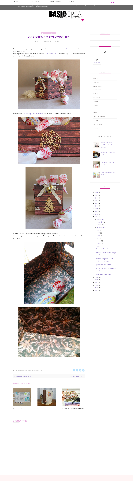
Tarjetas (95, 113)
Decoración (35, 370)
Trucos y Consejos (99, 116)
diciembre (100, 219)
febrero (99, 243)
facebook (96, 55)
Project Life (96, 101)
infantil (95, 128)
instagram (97, 62)
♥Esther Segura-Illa (49, 33)
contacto (71, 1)
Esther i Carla (43, 41)
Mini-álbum (96, 97)
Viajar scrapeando (17, 408)
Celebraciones (97, 86)
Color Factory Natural (52, 54)
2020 (96, 209)
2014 (96, 282)
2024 (96, 198)
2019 (96, 211)
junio (98, 233)
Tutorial (96, 120)
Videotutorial (97, 124)
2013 (96, 285)
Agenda (95, 78)
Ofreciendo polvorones (103, 274)
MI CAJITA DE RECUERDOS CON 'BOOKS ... (73, 410)
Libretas (95, 94)
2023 (96, 201)
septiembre (100, 227)
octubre (99, 225)
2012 (96, 288)
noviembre (100, 222)
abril (98, 238)
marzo (99, 241)
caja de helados (63, 49)
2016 (96, 277)
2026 (96, 193)
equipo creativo (55, 1)
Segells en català (98, 109)
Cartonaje (96, 82)
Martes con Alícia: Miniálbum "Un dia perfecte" (106, 145)
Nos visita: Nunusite (102, 249)
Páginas (95, 105)
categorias (35, 1)
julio (98, 230)
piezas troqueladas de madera (33, 114)
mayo (98, 235)
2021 (96, 206)
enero (98, 246)
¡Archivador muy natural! (103, 265)
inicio (16, 1)
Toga (41, 370)
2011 (96, 290)
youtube (105, 55)
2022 (96, 203)
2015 (96, 280)
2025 (96, 195)
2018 (96, 214)
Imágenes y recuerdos (43, 408)
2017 (96, 217)
